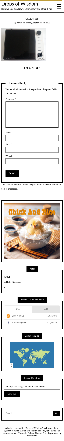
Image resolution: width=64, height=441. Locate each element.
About (7, 277)
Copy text (11, 394)
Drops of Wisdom (19, 4)
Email (9, 145)
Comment (11, 99)
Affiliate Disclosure (12, 282)
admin (19, 23)
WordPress (32, 436)
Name (9, 133)
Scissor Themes (35, 433)
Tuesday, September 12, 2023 (37, 23)
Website (9, 156)
